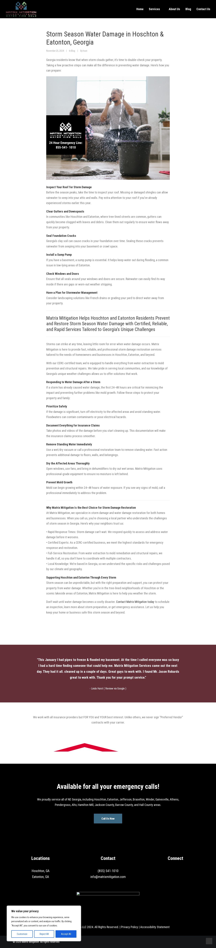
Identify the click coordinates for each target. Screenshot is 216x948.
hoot (85, 50)
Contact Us (203, 9)
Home (139, 9)
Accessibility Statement (155, 927)
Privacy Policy (129, 927)
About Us (174, 9)
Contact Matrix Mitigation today (135, 602)
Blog (188, 9)
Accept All (66, 934)
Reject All (44, 934)
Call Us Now (108, 818)
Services (154, 9)
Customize (22, 934)
